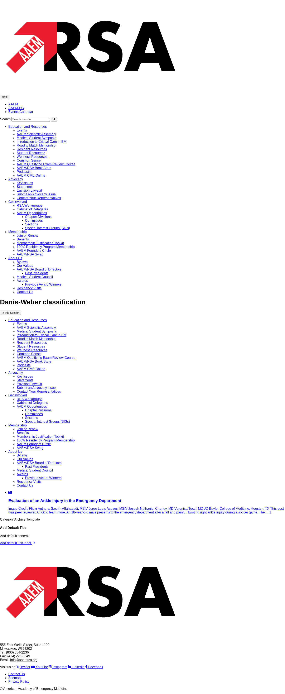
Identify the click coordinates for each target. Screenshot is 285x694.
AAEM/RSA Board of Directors (39, 269)
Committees (34, 220)
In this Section (10, 312)
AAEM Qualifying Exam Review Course (46, 164)
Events (22, 130)
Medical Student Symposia (36, 138)
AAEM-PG (16, 108)
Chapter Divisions (38, 217)
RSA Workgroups (29, 205)
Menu (5, 97)
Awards (22, 280)
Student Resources (31, 153)
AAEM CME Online (31, 175)
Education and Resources (27, 126)
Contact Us (25, 292)
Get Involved (17, 202)
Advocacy (15, 179)
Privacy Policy (18, 681)
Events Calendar (20, 112)
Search (5, 119)
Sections (31, 224)
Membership (17, 232)
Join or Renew (27, 235)
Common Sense (29, 160)
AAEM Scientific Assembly (36, 134)
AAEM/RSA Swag (30, 254)
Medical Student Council (35, 277)
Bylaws (22, 262)
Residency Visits (29, 288)
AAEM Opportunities (32, 213)
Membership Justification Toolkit (40, 243)
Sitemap (14, 678)
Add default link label (16, 543)
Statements (25, 186)
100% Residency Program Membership (46, 247)
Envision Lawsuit (29, 190)
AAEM (13, 104)
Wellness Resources (32, 156)
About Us (15, 258)
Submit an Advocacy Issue (36, 194)
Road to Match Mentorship (36, 145)
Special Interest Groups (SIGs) (47, 228)
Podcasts (23, 171)
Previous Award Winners (43, 284)
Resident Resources (32, 149)
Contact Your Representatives (39, 198)
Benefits (23, 239)
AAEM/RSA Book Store (34, 168)
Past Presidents (36, 273)
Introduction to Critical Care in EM (41, 141)
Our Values (25, 265)
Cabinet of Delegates (32, 209)
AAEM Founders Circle (34, 250)
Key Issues (25, 183)
